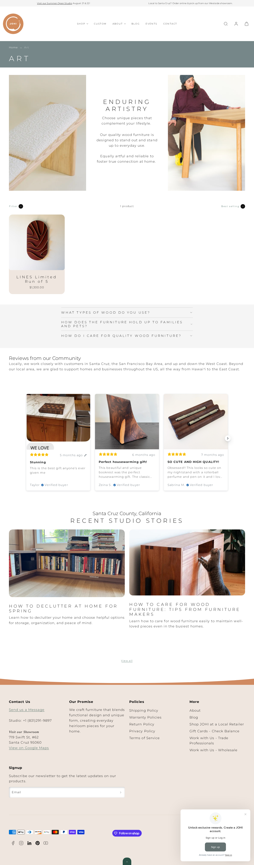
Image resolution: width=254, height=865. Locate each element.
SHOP (81, 23)
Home (13, 47)
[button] (225, 23)
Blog (193, 717)
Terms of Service (144, 738)
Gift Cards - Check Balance (214, 731)
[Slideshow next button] (228, 438)
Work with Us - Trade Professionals (209, 740)
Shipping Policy (143, 710)
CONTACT (170, 23)
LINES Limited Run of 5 (36, 279)
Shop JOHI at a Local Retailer (216, 724)
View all (127, 660)
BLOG (135, 23)
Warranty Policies (145, 717)
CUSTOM (100, 23)
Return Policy (141, 724)
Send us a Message (26, 710)
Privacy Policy (142, 731)
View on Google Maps (29, 748)
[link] (236, 23)
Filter (13, 206)
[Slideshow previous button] (26, 438)
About (195, 710)
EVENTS (151, 23)
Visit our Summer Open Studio (54, 3)
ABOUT (117, 23)
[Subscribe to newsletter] (121, 792)
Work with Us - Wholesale (213, 750)
